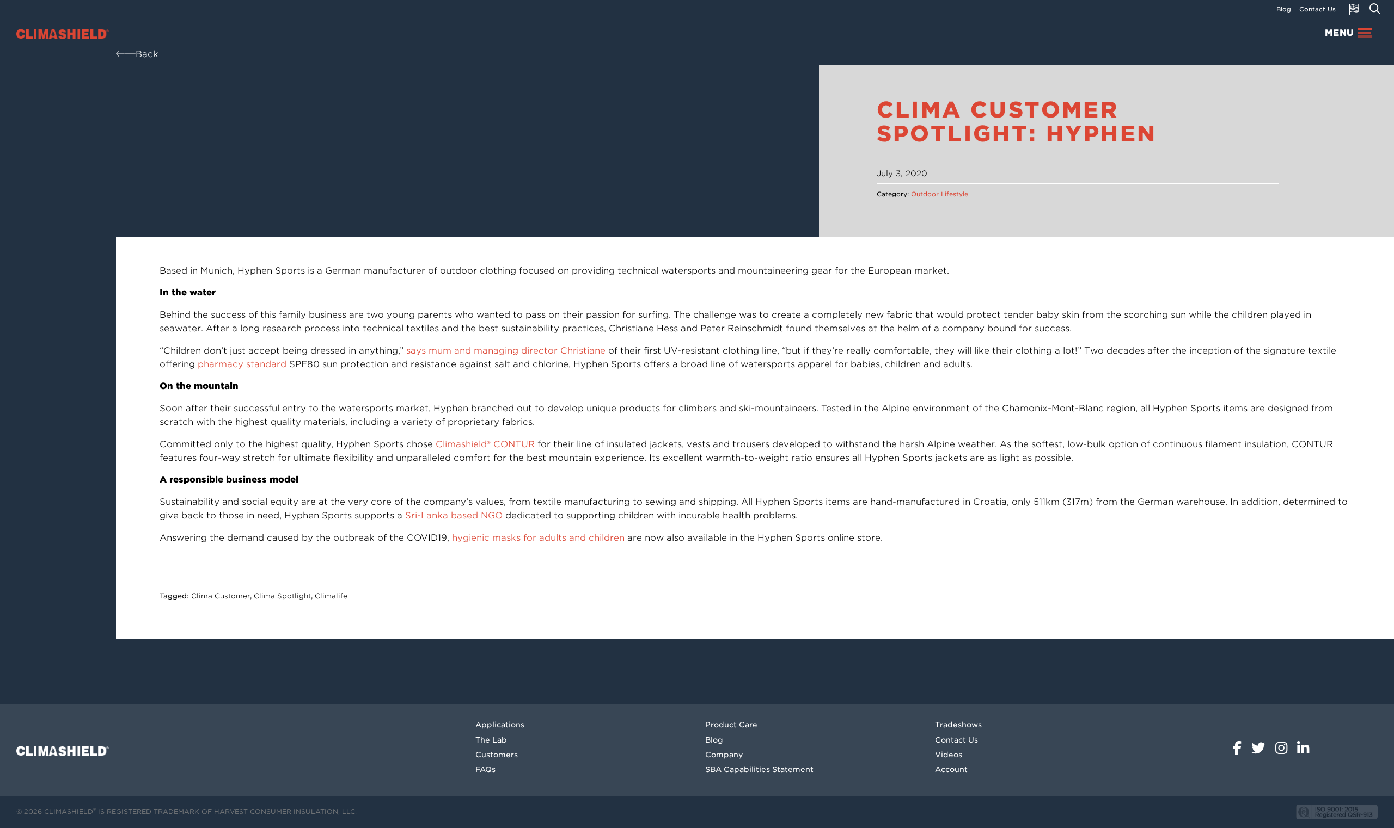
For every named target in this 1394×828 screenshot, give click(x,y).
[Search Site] (1374, 9)
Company (724, 754)
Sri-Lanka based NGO (454, 515)
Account (951, 769)
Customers (496, 754)
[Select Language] (1354, 9)
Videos (948, 754)
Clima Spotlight (282, 596)
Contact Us (1317, 9)
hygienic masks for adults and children (538, 538)
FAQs (485, 769)
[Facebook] (1239, 744)
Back (147, 54)
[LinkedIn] (1303, 744)
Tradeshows (958, 724)
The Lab (491, 740)
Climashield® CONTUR (485, 444)
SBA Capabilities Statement (759, 769)
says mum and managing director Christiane (506, 350)
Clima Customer (220, 596)
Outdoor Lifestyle (939, 194)
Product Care (731, 724)
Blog (1283, 9)
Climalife (331, 596)
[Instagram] (1283, 744)
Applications (499, 724)
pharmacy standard (242, 364)
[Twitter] (1260, 744)
